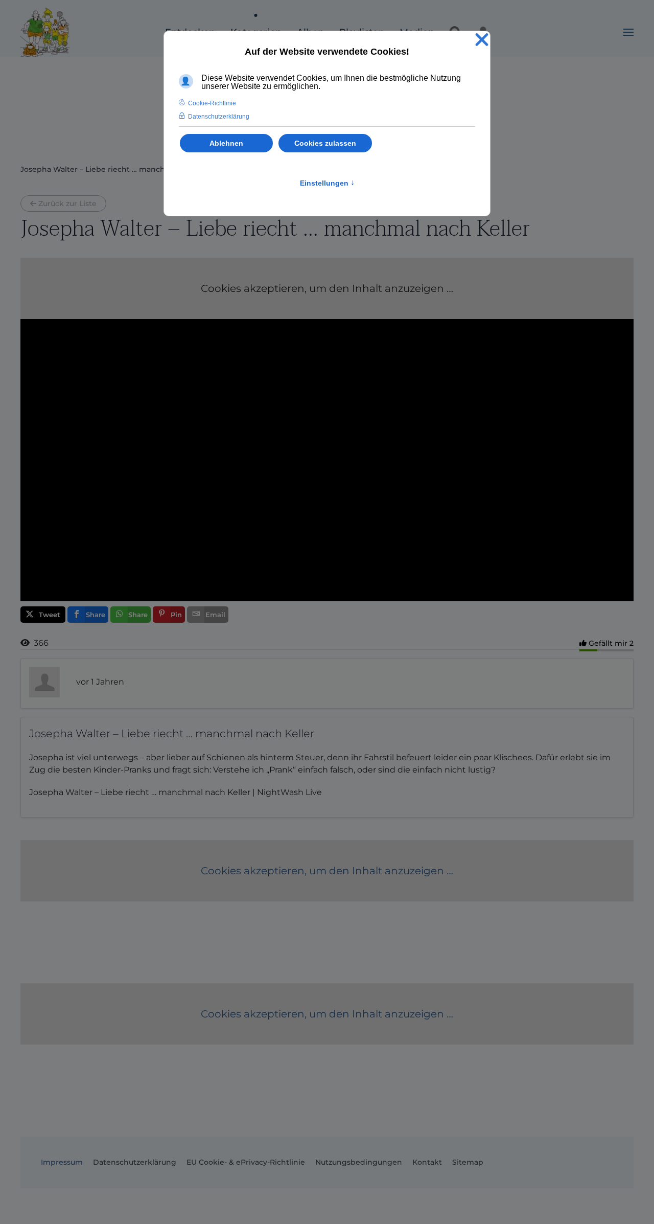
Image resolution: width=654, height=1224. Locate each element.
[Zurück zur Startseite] (44, 32)
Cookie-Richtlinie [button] (212, 103)
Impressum (62, 1162)
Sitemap (467, 1162)
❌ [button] (482, 40)
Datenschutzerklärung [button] (218, 116)
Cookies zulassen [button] (325, 143)
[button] (628, 32)
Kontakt (427, 1162)
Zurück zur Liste (67, 203)
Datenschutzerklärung (134, 1162)
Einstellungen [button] (327, 183)
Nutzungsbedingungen (358, 1162)
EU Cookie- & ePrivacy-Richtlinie (245, 1162)
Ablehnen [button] (226, 143)
